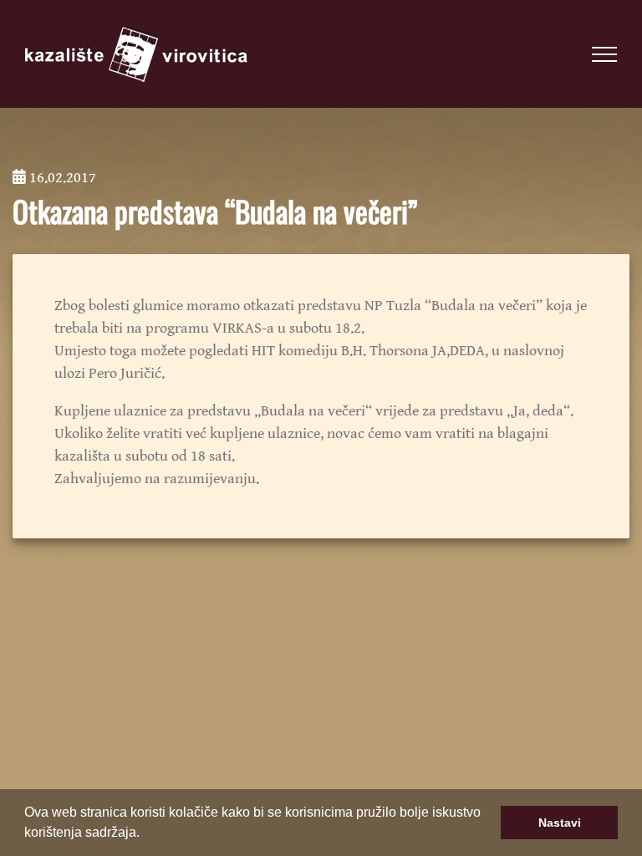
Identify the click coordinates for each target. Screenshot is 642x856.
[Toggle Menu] (604, 54)
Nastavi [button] (559, 822)
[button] (145, 834)
